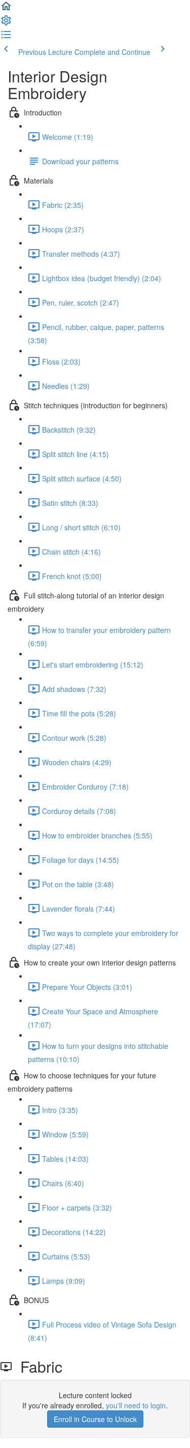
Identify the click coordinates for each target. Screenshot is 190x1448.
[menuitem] (6, 23)
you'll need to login (136, 1405)
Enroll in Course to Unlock (95, 1419)
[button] (6, 9)
